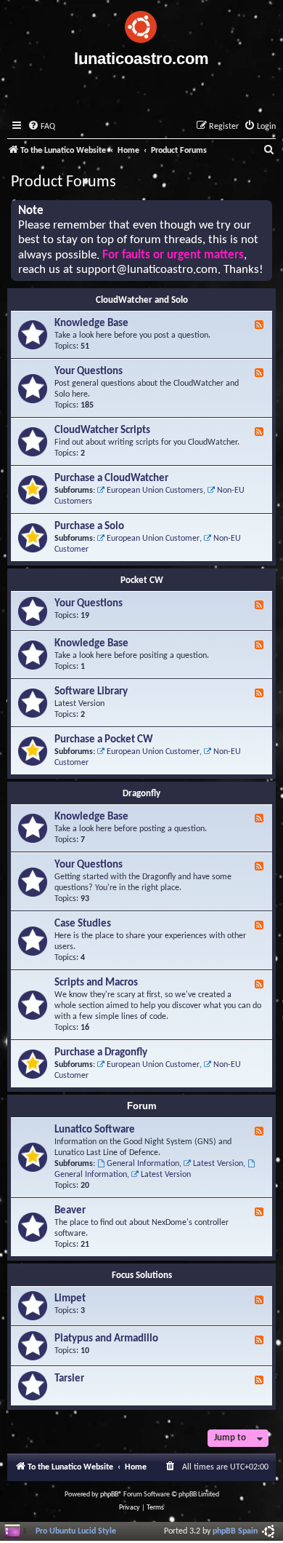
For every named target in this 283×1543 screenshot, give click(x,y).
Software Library (91, 691)
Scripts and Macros (96, 982)
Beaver (70, 1210)
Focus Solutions (142, 1275)
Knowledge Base (91, 323)
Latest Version (218, 1163)
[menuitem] (41, 127)
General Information (143, 1163)
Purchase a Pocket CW (103, 739)
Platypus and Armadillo (106, 1338)
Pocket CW (141, 580)
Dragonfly (141, 793)
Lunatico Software (94, 1129)
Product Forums (63, 182)
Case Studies (82, 924)
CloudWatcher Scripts (102, 430)
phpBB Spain (235, 1531)
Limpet (70, 1298)
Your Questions (88, 371)
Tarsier (69, 1378)
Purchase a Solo (89, 526)
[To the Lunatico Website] (141, 25)
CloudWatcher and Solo (142, 300)
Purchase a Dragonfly (100, 1052)
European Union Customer (153, 538)
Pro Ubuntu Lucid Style (76, 1531)
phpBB (109, 1495)
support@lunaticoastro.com (147, 270)
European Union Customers (155, 490)
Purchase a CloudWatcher (111, 478)
